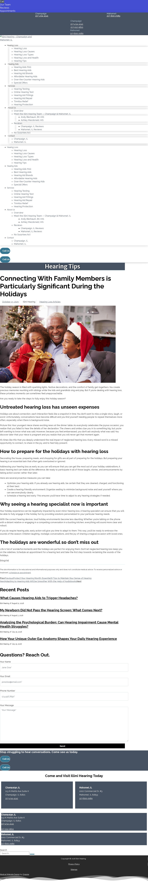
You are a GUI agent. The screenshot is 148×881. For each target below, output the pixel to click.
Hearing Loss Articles (49, 302)
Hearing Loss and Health (26, 58)
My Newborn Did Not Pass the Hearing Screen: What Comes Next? (51, 610)
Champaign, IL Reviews (32, 126)
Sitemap (74, 870)
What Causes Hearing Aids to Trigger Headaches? (39, 598)
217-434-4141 (41, 16)
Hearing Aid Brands (23, 73)
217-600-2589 (113, 16)
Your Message (7, 705)
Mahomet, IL (20, 142)
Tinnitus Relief (21, 101)
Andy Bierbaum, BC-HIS (32, 117)
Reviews (18, 123)
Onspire (26, 874)
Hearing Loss (12, 45)
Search (3, 850)
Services (11, 86)
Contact (11, 136)
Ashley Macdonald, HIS (32, 120)
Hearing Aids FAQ (22, 67)
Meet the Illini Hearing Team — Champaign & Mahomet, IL (42, 114)
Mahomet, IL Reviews (31, 129)
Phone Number (7, 691)
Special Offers (21, 82)
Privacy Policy (74, 864)
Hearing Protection (23, 104)
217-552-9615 (77, 27)
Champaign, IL (21, 139)
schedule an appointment (20, 573)
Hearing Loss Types (24, 54)
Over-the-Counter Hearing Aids (29, 79)
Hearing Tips (20, 61)
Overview (18, 111)
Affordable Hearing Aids (25, 76)
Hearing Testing (21, 89)
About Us (12, 108)
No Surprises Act (22, 132)
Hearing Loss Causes (24, 51)
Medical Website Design (10, 874)
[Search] (32, 854)
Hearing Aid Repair (23, 98)
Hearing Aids (13, 64)
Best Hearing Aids (22, 70)
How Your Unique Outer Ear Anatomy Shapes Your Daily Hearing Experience (58, 639)
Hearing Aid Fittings (23, 95)
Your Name (5, 662)
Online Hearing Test (24, 92)
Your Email (5, 676)
